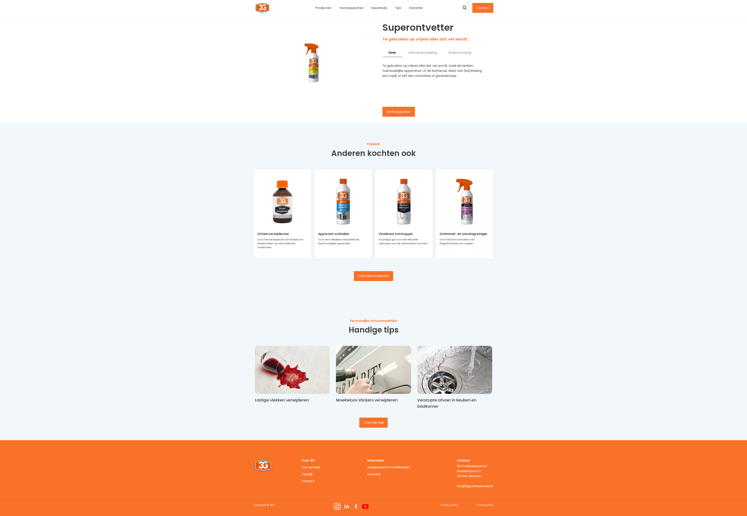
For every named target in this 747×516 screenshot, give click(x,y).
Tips (398, 8)
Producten (323, 8)
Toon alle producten (373, 276)
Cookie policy (484, 505)
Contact (482, 8)
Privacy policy (449, 505)
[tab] (392, 52)
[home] (262, 7)
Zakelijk (307, 474)
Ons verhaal (311, 467)
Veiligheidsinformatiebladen (388, 467)
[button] (311, 99)
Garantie (416, 8)
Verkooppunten (351, 8)
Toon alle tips (373, 422)
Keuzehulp (379, 8)
